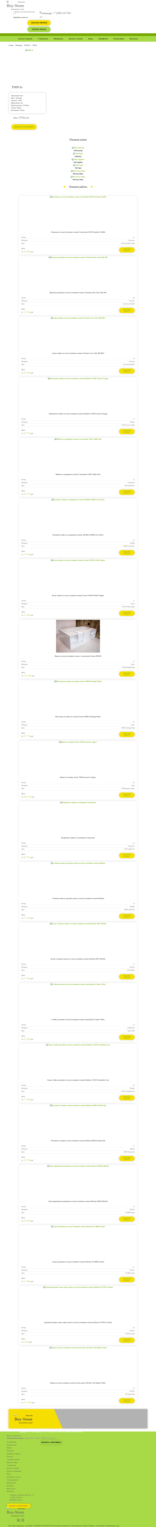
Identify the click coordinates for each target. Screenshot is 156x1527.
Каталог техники (76, 39)
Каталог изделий (25, 39)
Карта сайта (11, 1489)
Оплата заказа (39, 29)
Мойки (9, 1448)
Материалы (58, 39)
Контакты (134, 39)
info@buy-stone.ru (20, 17)
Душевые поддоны (13, 1454)
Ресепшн (10, 1457)
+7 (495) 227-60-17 (16, 1497)
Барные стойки (12, 1462)
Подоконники (12, 1445)
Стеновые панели (13, 1459)
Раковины (10, 1451)
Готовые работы (12, 1480)
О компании (43, 39)
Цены (90, 39)
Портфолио (103, 39)
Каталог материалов (14, 1471)
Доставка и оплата (13, 1477)
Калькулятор (118, 39)
